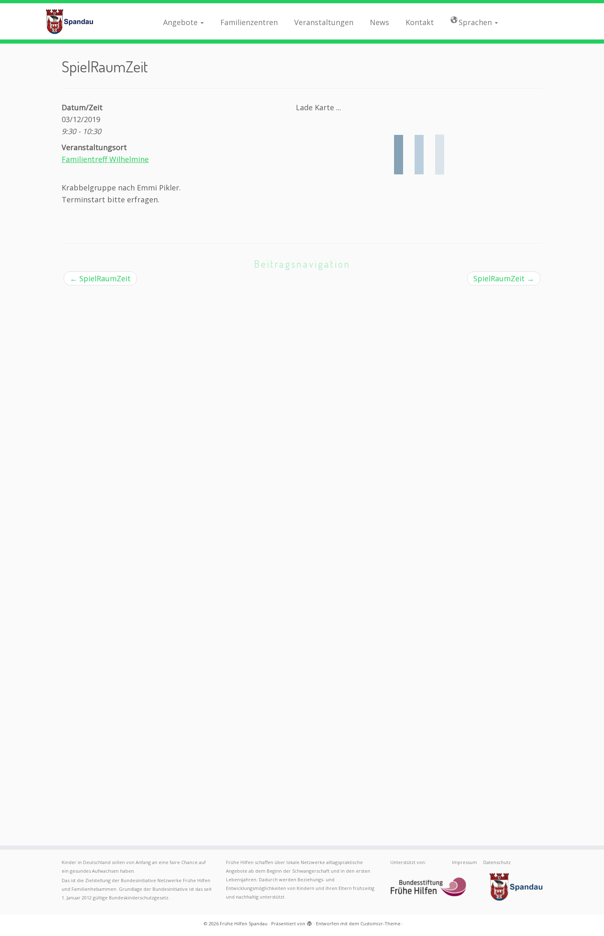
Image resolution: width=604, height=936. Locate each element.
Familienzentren (249, 22)
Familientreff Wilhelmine (105, 159)
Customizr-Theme (380, 923)
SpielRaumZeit (100, 278)
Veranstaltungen (323, 22)
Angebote (181, 22)
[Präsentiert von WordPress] (309, 922)
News (379, 22)
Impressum (464, 862)
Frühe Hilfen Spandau (243, 923)
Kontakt (420, 22)
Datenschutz (497, 862)
